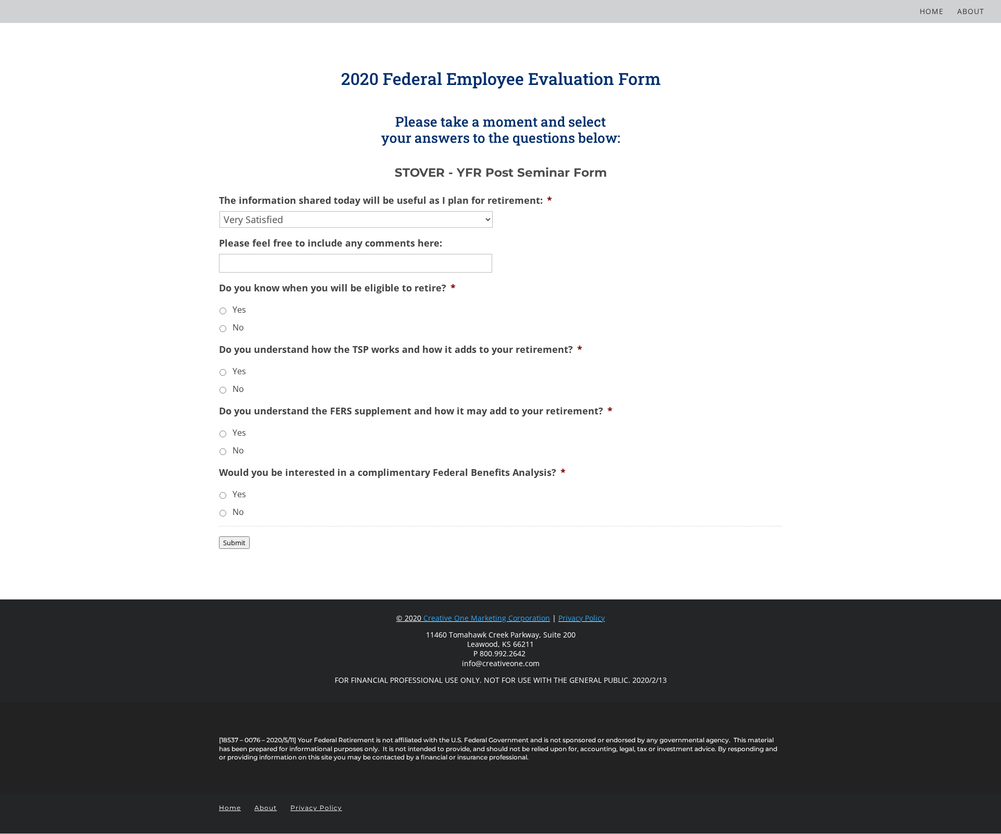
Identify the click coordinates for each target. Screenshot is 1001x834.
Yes (239, 309)
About (970, 12)
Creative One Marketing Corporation (486, 618)
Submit (234, 542)
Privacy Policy (581, 618)
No (238, 327)
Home (932, 12)
